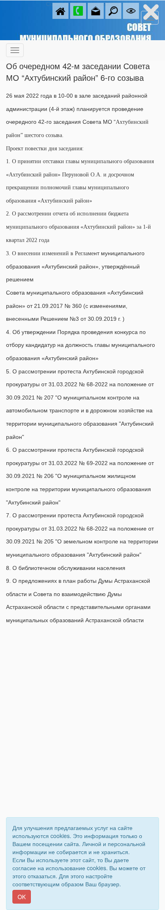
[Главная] (60, 10)
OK (22, 897)
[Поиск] (113, 10)
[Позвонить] (78, 10)
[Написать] (96, 10)
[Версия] (131, 10)
